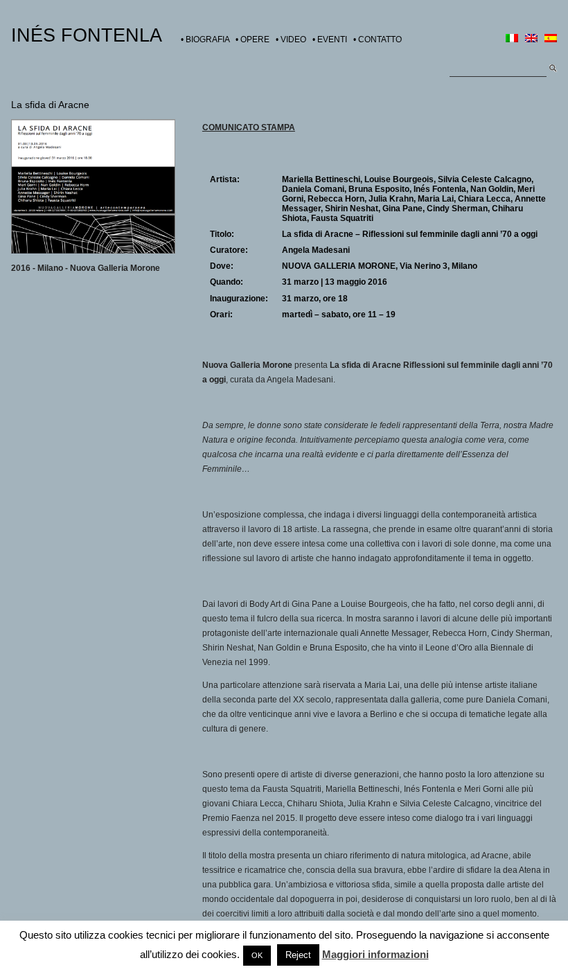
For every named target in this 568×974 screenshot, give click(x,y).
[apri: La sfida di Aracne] (93, 251)
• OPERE (252, 39)
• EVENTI (329, 39)
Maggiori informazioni (375, 954)
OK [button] (257, 955)
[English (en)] (531, 39)
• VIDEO (291, 39)
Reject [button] (298, 955)
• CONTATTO (377, 39)
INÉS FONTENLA (86, 35)
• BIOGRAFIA (205, 39)
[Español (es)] (550, 39)
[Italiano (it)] (512, 39)
